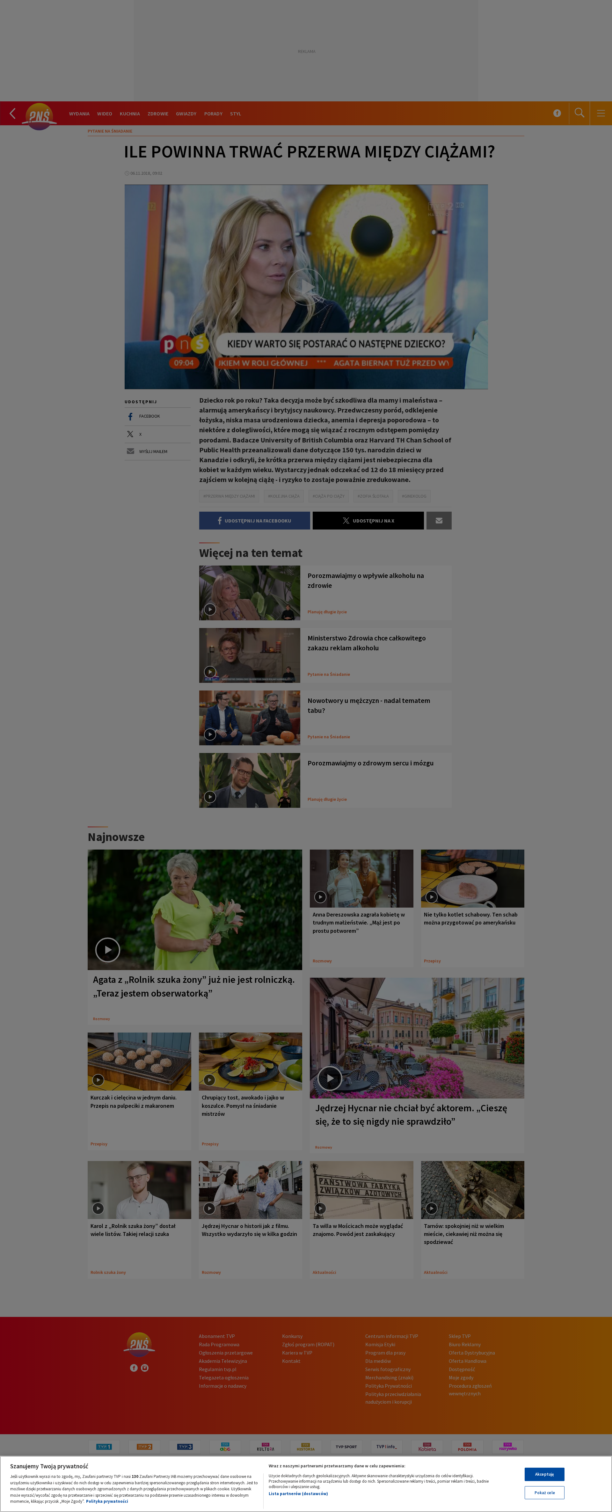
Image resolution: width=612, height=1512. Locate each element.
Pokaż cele (545, 1492)
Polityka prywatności (107, 1501)
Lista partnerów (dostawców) (298, 1493)
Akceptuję (544, 1474)
